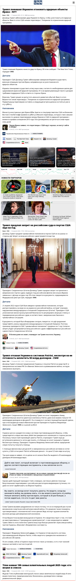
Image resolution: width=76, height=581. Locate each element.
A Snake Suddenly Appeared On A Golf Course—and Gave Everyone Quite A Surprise (13, 196)
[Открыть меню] (73, 3)
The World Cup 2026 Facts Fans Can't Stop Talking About (37, 196)
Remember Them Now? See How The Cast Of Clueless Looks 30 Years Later (37, 217)
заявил (32, 533)
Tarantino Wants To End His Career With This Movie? (62, 195)
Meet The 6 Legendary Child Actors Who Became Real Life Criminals (13, 217)
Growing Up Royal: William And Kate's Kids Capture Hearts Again (62, 217)
